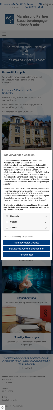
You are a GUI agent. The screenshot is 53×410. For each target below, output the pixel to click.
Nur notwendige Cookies (26, 242)
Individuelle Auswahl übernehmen (26, 248)
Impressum (28, 236)
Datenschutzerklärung (12, 236)
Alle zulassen (26, 254)
